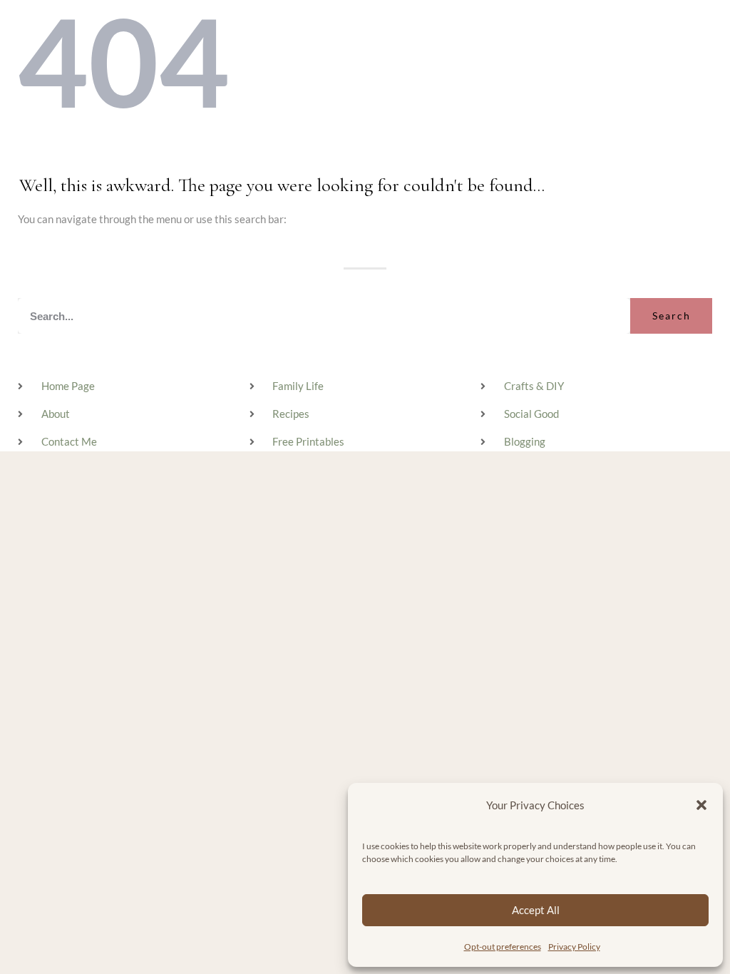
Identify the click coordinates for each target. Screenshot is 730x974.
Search (671, 315)
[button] (701, 805)
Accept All (536, 909)
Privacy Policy (574, 946)
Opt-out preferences (502, 946)
